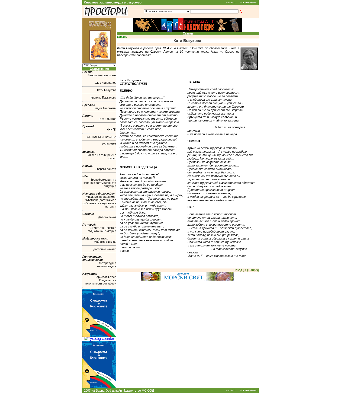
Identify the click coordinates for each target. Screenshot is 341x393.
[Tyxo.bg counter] (99, 339)
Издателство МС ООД (138, 390)
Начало (230, 2)
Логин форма (248, 2)
